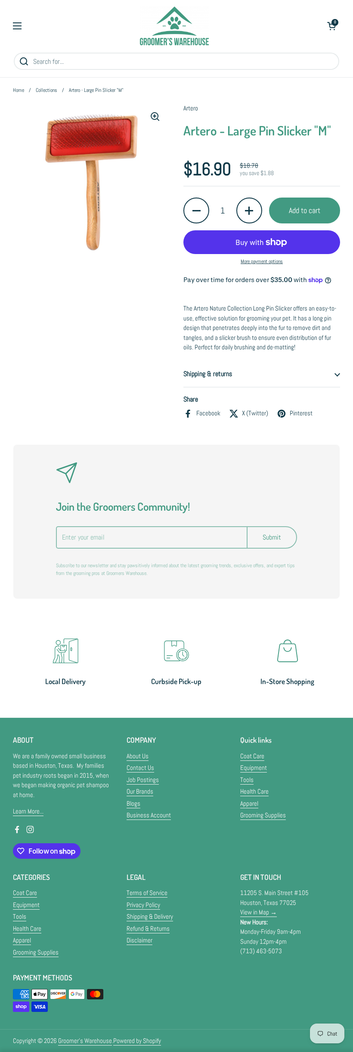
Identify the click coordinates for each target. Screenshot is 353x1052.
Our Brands (140, 791)
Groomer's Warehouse (85, 1040)
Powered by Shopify (137, 1040)
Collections (46, 90)
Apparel (249, 803)
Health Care (254, 791)
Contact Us (140, 767)
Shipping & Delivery (150, 916)
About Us (138, 756)
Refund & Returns (148, 928)
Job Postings (143, 780)
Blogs (133, 803)
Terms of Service (147, 893)
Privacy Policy (143, 905)
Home (18, 90)
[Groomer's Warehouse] (174, 25)
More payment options (262, 261)
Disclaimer (139, 940)
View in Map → (258, 912)
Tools (247, 780)
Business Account (149, 815)
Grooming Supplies (263, 815)
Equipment (253, 767)
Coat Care (252, 756)
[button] (331, 26)
